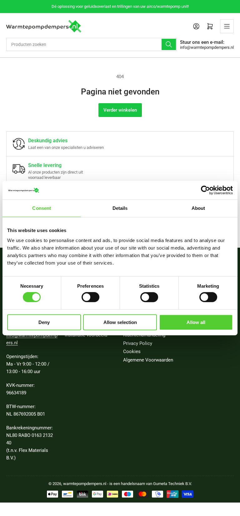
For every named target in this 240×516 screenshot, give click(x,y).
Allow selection (120, 322)
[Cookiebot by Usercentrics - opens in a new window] (205, 190)
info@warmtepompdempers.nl (207, 47)
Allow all (196, 322)
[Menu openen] (227, 26)
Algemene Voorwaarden (148, 360)
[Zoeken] (169, 44)
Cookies (132, 351)
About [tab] (198, 208)
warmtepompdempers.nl (84, 483)
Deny (44, 322)
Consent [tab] (41, 208)
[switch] (90, 297)
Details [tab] (120, 208)
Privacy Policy (137, 343)
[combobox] (91, 44)
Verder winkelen (120, 110)
